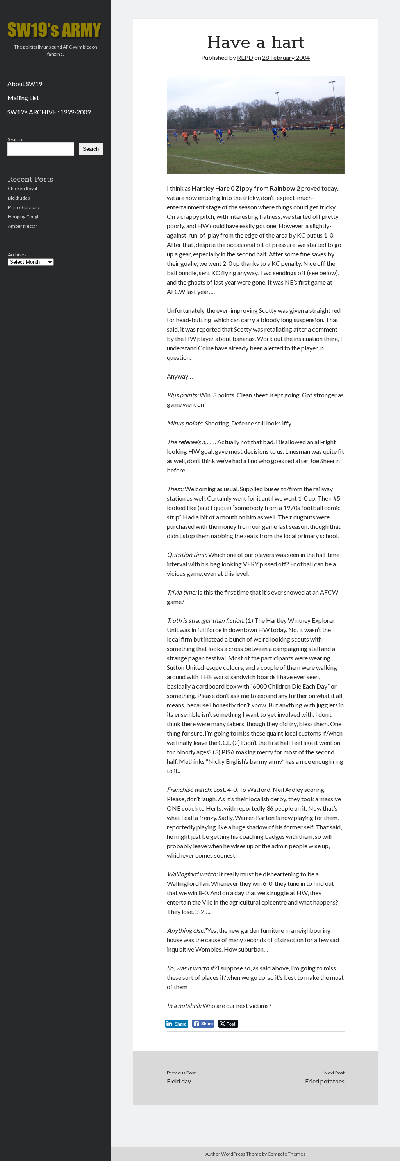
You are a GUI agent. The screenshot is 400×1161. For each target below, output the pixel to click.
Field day (179, 1081)
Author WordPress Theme (233, 1154)
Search (15, 139)
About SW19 (24, 83)
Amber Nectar (23, 226)
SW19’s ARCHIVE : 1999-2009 (49, 111)
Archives (17, 255)
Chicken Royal (22, 188)
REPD (245, 57)
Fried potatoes (325, 1081)
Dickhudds (19, 198)
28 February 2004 (286, 57)
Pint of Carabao (23, 207)
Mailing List (23, 97)
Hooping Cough (24, 217)
